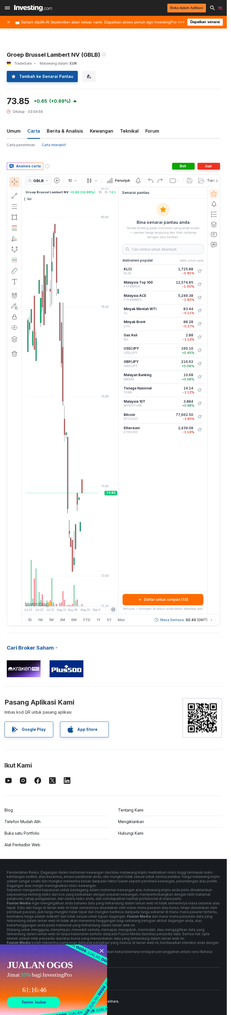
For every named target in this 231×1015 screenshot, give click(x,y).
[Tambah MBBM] (199, 377)
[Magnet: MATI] (14, 295)
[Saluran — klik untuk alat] (14, 206)
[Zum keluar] (55, 599)
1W (40, 620)
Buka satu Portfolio (22, 833)
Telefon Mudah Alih (23, 821)
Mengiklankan (131, 821)
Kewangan (101, 131)
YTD (86, 620)
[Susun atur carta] (174, 180)
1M (51, 620)
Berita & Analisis (65, 131)
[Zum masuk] (62, 599)
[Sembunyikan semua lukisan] (14, 328)
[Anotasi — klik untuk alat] (14, 282)
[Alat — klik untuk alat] (14, 271)
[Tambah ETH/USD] (199, 430)
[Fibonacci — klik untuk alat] (14, 228)
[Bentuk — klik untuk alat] (14, 217)
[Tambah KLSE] (199, 271)
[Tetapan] (113, 609)
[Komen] (213, 234)
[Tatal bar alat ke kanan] (216, 181)
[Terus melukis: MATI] (14, 306)
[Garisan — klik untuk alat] (14, 196)
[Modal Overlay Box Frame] (53, 979)
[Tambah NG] (199, 337)
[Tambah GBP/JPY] (199, 364)
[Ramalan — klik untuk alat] (14, 260)
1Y (99, 620)
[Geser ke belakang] (70, 599)
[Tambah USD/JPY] (199, 350)
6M (74, 620)
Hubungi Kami (130, 833)
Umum (14, 131)
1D (30, 620)
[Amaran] (213, 204)
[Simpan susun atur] (189, 180)
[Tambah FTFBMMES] (199, 298)
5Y (109, 620)
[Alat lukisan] (23, 400)
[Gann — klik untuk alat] (14, 239)
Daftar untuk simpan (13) (166, 599)
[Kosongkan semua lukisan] (14, 354)
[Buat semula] (160, 180)
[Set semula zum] (85, 599)
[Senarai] (213, 214)
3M (62, 620)
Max (121, 620)
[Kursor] (14, 182)
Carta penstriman (21, 145)
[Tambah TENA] (199, 390)
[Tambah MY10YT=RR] (199, 403)
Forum (152, 131)
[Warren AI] (213, 244)
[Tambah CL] (199, 311)
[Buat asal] (150, 180)
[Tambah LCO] (199, 324)
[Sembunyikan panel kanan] (116, 400)
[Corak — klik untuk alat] (14, 249)
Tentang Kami (130, 810)
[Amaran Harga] (138, 180)
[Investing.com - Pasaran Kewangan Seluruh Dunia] (33, 8)
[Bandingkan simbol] (57, 180)
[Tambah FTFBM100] (199, 284)
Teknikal (129, 131)
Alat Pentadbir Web (22, 844)
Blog (9, 810)
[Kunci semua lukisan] (14, 317)
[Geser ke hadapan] (77, 599)
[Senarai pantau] (213, 193)
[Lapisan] (14, 339)
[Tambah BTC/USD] (199, 417)
